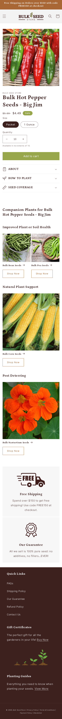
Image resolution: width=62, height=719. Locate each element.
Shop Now (13, 273)
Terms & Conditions (47, 710)
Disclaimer (38, 713)
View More (42, 688)
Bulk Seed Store (19, 710)
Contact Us (13, 614)
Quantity (7, 132)
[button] (4, 16)
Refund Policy (15, 606)
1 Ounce (29, 124)
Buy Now (42, 639)
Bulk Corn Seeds (12, 354)
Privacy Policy (33, 710)
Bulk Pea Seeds (40, 265)
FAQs (10, 583)
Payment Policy (26, 713)
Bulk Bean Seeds (12, 265)
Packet (10, 124)
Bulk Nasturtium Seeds (16, 442)
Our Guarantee (16, 598)
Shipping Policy (16, 591)
